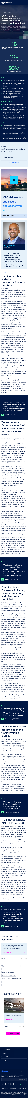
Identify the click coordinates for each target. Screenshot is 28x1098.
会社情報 (3, 1053)
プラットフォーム (5, 1049)
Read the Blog (7, 952)
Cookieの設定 (24, 1088)
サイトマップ (4, 1088)
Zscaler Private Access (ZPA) (8, 972)
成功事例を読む (9, 1019)
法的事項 (14, 1088)
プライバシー (9, 1088)
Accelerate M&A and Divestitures (9, 985)
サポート (3, 1063)
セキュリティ (18, 1088)
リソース (3, 1060)
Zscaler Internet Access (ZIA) (8, 969)
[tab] (22, 3)
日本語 (22, 1071)
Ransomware (5, 981)
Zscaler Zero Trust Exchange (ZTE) (13, 965)
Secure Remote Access (14, 981)
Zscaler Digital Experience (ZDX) (8, 975)
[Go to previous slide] (26, 958)
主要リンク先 (4, 1056)
